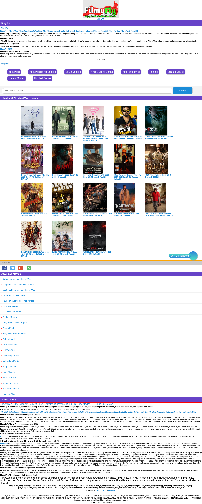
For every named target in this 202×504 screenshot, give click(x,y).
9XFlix (72, 404)
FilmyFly (5, 23)
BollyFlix (51, 404)
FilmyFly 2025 (6, 49)
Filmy (79, 404)
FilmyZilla (112, 490)
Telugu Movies (8, 328)
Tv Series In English (11, 312)
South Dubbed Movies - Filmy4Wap (18, 290)
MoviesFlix (62, 404)
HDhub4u (99, 404)
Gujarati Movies (9, 339)
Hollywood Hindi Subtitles (13, 333)
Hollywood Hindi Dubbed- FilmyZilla (18, 284)
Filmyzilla (4, 444)
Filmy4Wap (18, 404)
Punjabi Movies (9, 317)
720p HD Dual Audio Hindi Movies (17, 301)
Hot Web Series (9, 350)
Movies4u (88, 404)
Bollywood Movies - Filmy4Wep (16, 279)
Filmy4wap (101, 490)
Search (182, 90)
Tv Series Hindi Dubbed (13, 295)
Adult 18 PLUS (8, 377)
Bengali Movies (9, 366)
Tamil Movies (8, 372)
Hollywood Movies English (14, 322)
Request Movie (9, 394)
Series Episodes (9, 383)
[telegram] (193, 255)
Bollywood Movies (10, 388)
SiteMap (108, 404)
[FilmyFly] (101, 17)
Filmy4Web (6, 404)
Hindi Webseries (9, 306)
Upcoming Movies (10, 355)
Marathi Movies (9, 344)
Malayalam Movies (10, 361)
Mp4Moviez (31, 404)
